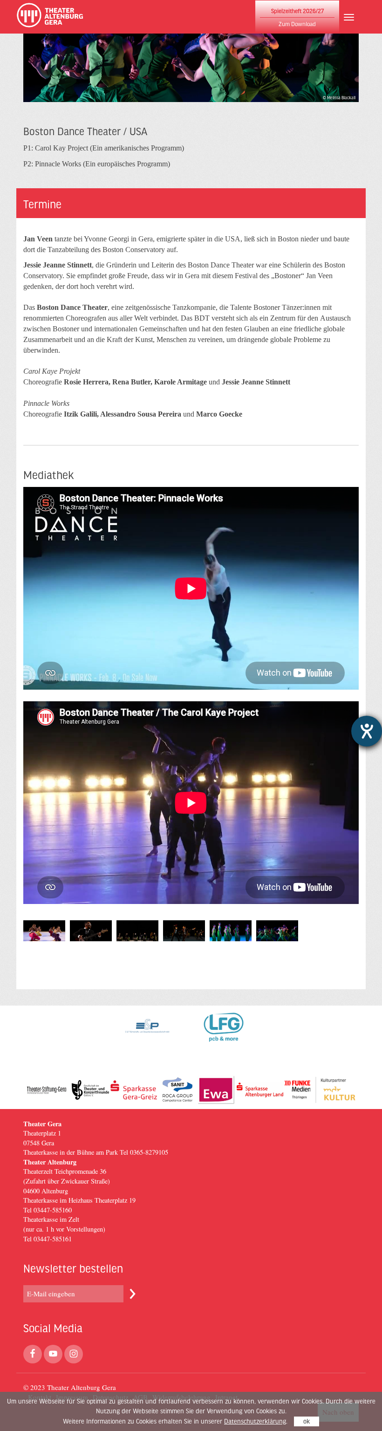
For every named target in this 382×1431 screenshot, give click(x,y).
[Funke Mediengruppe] (297, 1089)
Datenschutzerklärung (255, 1421)
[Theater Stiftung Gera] (46, 1089)
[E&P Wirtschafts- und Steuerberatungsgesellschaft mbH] (147, 1038)
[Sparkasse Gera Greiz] (133, 1089)
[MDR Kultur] (335, 1089)
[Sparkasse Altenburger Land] (260, 1089)
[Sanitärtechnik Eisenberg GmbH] (177, 1089)
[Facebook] (32, 1354)
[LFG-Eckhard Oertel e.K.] (223, 1038)
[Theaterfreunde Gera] (90, 1089)
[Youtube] (53, 1354)
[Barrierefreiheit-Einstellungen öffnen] (366, 731)
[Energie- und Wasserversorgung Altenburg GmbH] (216, 1089)
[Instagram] (73, 1354)
